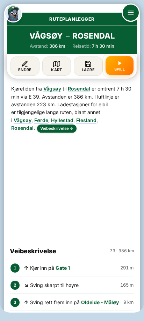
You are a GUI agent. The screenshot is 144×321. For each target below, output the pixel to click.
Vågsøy (52, 89)
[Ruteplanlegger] (13, 13)
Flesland (86, 120)
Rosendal (79, 89)
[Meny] (131, 13)
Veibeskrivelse (56, 128)
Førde (41, 120)
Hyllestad (62, 120)
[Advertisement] (72, 187)
